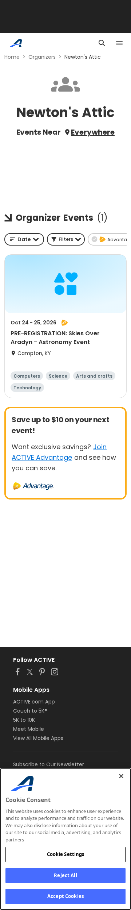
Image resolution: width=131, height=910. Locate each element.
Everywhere (93, 132)
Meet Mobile (28, 729)
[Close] (121, 776)
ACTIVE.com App (34, 701)
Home (12, 57)
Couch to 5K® (30, 710)
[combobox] (24, 239)
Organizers (42, 57)
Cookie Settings (65, 854)
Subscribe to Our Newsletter (48, 764)
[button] (66, 239)
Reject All (65, 875)
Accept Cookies (65, 896)
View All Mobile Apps (38, 738)
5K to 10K (24, 720)
